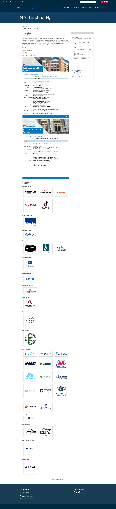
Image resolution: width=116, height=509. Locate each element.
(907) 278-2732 (77, 73)
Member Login (13, 1)
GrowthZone (61, 479)
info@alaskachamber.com (28, 498)
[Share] (38, 28)
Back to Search (25, 26)
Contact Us (5, 1)
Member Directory (22, 1)
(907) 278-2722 (26, 493)
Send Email (76, 74)
